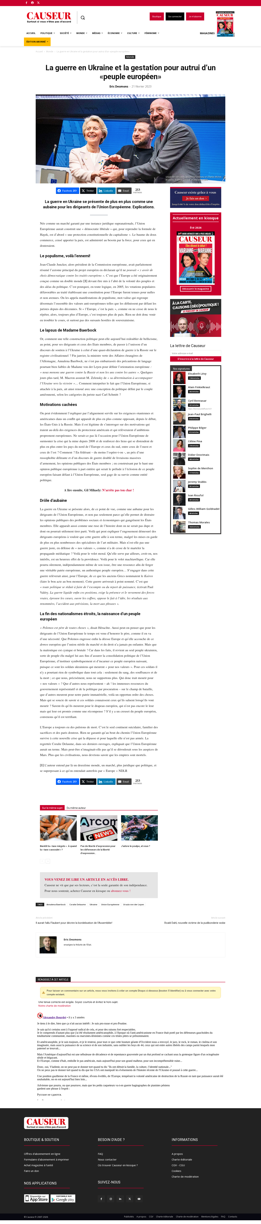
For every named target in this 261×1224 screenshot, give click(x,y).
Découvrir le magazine (195, 288)
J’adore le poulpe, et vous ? (135, 846)
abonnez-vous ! (120, 891)
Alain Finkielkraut (199, 387)
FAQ (100, 1154)
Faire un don (31, 1171)
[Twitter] (38, 3)
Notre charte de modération (54, 1005)
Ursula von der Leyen (133, 904)
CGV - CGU (178, 1165)
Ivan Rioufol (195, 495)
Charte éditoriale (182, 1159)
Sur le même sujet (52, 808)
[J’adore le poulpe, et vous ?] (139, 828)
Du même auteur (76, 808)
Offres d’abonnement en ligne (42, 1154)
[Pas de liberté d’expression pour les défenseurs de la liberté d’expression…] (98, 828)
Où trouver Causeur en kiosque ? (118, 1165)
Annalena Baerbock (56, 904)
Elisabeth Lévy (197, 373)
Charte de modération (185, 1176)
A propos (177, 1154)
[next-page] (48, 861)
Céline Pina (195, 441)
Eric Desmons (119, 86)
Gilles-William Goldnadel (203, 509)
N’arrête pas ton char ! (118, 490)
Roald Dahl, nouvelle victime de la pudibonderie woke (194, 922)
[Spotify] (32, 3)
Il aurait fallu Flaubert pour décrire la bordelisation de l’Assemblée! (74, 922)
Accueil (39, 51)
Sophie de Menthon (200, 468)
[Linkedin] (120, 1198)
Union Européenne (110, 904)
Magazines (207, 33)
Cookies (176, 1171)
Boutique (47, 2)
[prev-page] (42, 861)
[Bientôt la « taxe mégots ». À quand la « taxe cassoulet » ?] (58, 828)
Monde (49, 51)
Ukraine (93, 904)
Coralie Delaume (77, 904)
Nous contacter (107, 1159)
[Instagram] (110, 1198)
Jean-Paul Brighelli (199, 414)
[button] (82, 17)
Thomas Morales (199, 522)
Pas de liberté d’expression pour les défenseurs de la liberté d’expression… (97, 850)
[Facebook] (26, 3)
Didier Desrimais (198, 454)
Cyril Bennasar (197, 400)
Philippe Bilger (197, 427)
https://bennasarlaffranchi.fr (200, 409)
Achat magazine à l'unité (38, 1165)
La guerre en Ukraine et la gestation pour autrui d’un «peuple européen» (130, 72)
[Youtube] (139, 1198)
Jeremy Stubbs (197, 481)
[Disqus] (130, 1055)
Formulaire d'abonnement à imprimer (46, 1159)
